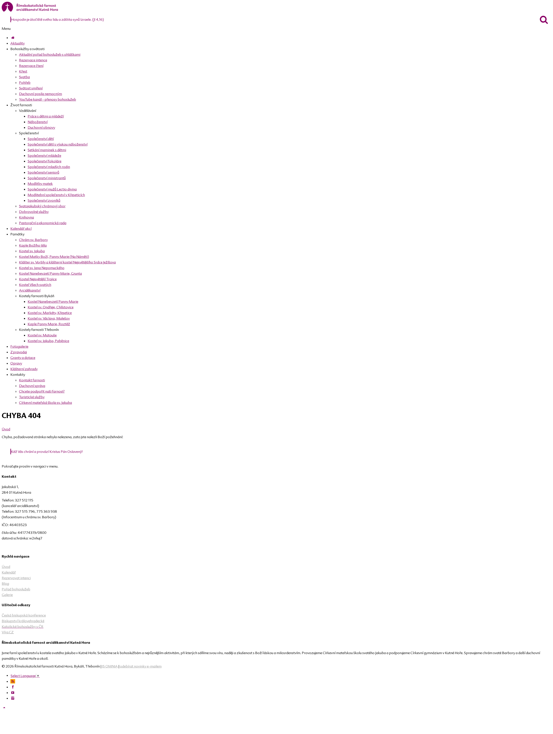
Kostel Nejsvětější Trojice (38, 279)
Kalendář (9, 572)
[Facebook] (12, 687)
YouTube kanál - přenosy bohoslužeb (47, 99)
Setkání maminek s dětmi (47, 150)
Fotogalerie (19, 346)
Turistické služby (31, 397)
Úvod (6, 429)
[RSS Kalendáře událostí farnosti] (12, 681)
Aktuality (17, 43)
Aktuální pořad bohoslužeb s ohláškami (49, 54)
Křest (23, 71)
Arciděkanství (29, 290)
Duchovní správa (32, 386)
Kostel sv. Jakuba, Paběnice (48, 341)
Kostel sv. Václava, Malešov (49, 318)
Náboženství (38, 122)
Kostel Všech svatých (35, 284)
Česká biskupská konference (24, 615)
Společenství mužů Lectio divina (52, 189)
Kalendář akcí (21, 228)
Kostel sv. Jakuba (32, 251)
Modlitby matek (40, 183)
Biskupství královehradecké (23, 621)
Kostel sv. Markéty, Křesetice (50, 313)
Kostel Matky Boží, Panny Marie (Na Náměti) (54, 256)
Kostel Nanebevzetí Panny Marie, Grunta (50, 273)
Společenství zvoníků (44, 200)
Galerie (7, 595)
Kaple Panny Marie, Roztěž (49, 324)
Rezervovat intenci (16, 578)
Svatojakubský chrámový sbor (42, 206)
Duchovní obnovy (41, 127)
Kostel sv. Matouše (42, 335)
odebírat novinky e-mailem (141, 666)
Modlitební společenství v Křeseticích (56, 195)
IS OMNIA (110, 666)
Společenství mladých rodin (49, 167)
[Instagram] (12, 698)
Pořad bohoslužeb (16, 589)
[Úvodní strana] (12, 37)
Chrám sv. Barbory (33, 240)
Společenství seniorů (43, 172)
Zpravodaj (18, 352)
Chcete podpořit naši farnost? (42, 391)
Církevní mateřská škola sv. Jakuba (45, 402)
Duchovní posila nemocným (40, 94)
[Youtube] (12, 692)
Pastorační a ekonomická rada (42, 223)
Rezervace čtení (31, 65)
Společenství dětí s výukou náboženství (57, 144)
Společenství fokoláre (44, 161)
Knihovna (26, 217)
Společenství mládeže (44, 155)
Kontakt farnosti (32, 380)
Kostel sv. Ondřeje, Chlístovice (50, 307)
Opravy (16, 363)
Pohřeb (24, 82)
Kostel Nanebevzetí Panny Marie (53, 301)
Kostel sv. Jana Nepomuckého (41, 268)
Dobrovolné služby (34, 211)
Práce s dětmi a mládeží (46, 116)
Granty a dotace (22, 357)
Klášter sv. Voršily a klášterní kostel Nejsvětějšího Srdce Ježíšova (67, 262)
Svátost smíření (31, 88)
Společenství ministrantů (47, 178)
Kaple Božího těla (33, 245)
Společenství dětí (41, 138)
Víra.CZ (8, 632)
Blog (5, 583)
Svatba (24, 77)
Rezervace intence (33, 60)
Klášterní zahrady (24, 369)
